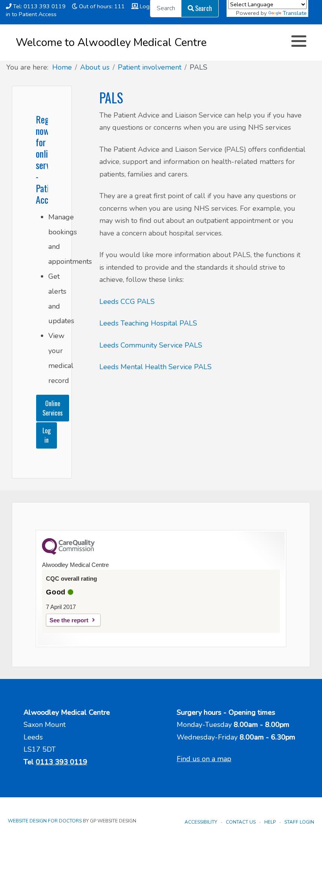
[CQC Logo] (68, 553)
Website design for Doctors (45, 821)
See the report (68, 620)
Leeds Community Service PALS (150, 345)
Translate (295, 13)
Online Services (52, 408)
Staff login (299, 822)
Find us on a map (204, 758)
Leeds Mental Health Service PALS (155, 367)
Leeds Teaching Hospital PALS (148, 323)
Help (270, 822)
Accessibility (201, 822)
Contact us (241, 822)
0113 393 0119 (61, 762)
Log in (46, 435)
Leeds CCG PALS (127, 301)
